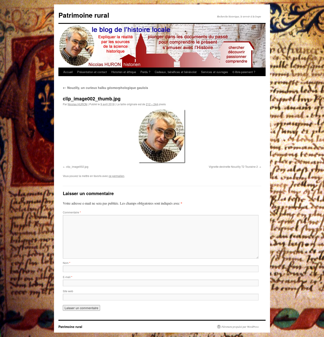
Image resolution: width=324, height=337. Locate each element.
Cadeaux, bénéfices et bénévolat (176, 72)
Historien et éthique (123, 72)
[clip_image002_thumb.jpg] (162, 136)
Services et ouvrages (214, 72)
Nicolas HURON (77, 104)
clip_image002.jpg (77, 166)
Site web (68, 291)
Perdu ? (145, 72)
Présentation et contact (92, 72)
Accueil (68, 72)
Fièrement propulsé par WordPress (240, 326)
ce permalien (116, 176)
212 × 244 (152, 104)
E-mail (67, 277)
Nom (66, 263)
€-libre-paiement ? (244, 72)
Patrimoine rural (83, 15)
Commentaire (72, 212)
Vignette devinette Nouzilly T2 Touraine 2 (233, 166)
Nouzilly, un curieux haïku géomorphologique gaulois (105, 87)
